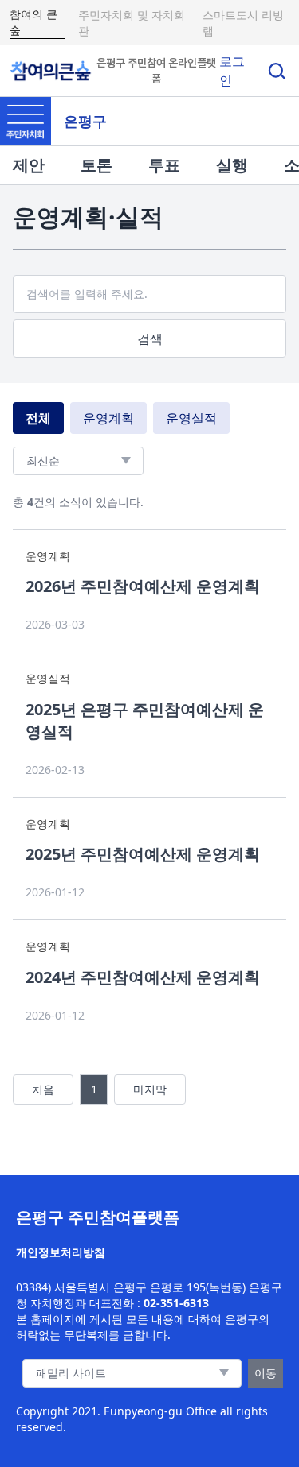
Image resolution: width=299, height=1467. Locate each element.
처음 (43, 1089)
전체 (38, 418)
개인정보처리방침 (60, 1252)
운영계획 (108, 418)
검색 (150, 338)
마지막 (150, 1089)
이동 (265, 1372)
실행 (232, 165)
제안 (29, 165)
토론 (96, 165)
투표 (164, 165)
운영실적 (191, 418)
